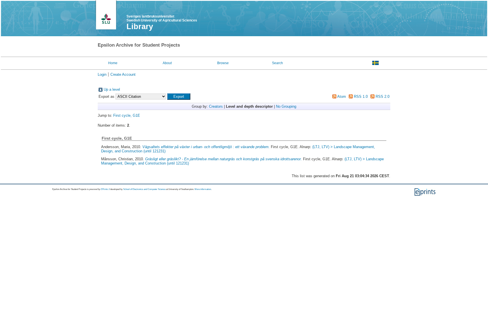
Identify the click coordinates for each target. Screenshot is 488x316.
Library (140, 26)
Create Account (123, 74)
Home (112, 63)
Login (102, 74)
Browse (223, 63)
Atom (341, 96)
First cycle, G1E (126, 115)
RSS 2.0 (382, 96)
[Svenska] (375, 63)
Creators (216, 106)
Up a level (112, 89)
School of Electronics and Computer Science (144, 189)
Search (277, 63)
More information (203, 189)
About (167, 63)
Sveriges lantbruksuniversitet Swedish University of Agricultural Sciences (162, 18)
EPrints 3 (105, 189)
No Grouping (286, 106)
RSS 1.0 (361, 96)
